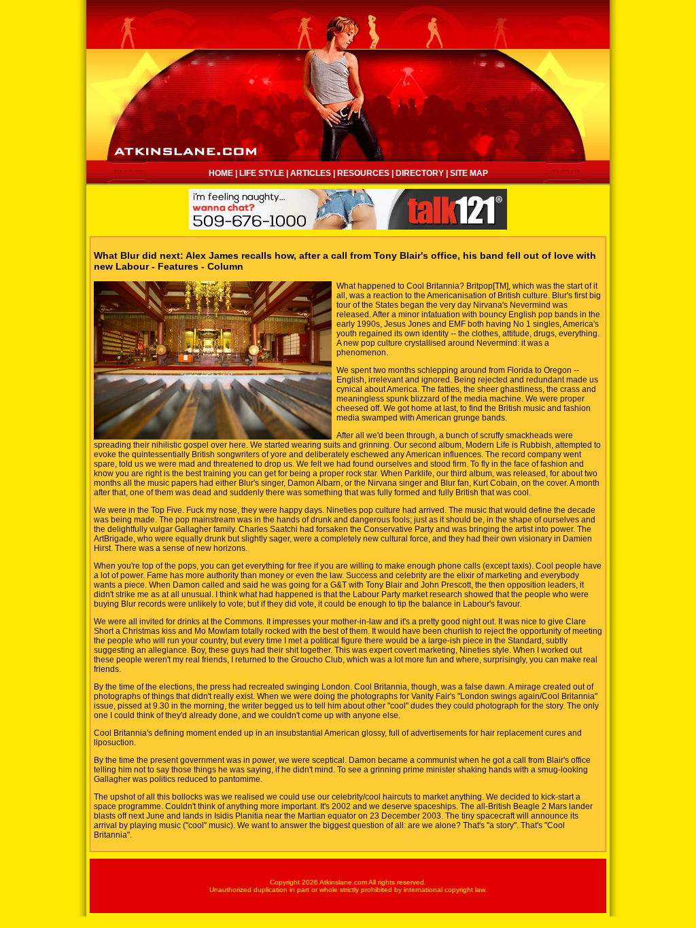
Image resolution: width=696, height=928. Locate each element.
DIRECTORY (420, 173)
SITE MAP (469, 173)
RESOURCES (363, 173)
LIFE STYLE (261, 173)
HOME (221, 173)
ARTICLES (310, 173)
